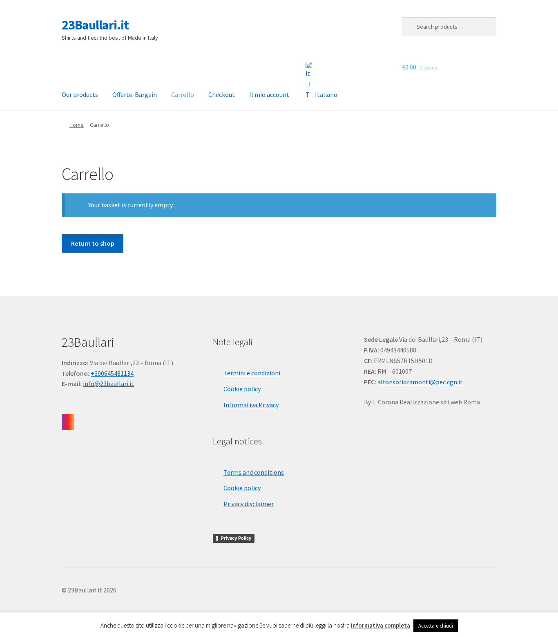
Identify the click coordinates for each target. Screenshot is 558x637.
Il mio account (269, 94)
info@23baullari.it (108, 383)
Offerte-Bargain (134, 94)
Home (76, 124)
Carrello (182, 94)
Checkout (221, 94)
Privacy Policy (236, 538)
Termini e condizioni (251, 373)
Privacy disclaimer (248, 504)
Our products (80, 94)
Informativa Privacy (251, 405)
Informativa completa (380, 625)
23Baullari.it (95, 25)
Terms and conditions (253, 472)
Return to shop (92, 243)
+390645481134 (112, 373)
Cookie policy (242, 389)
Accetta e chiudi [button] (435, 625)
